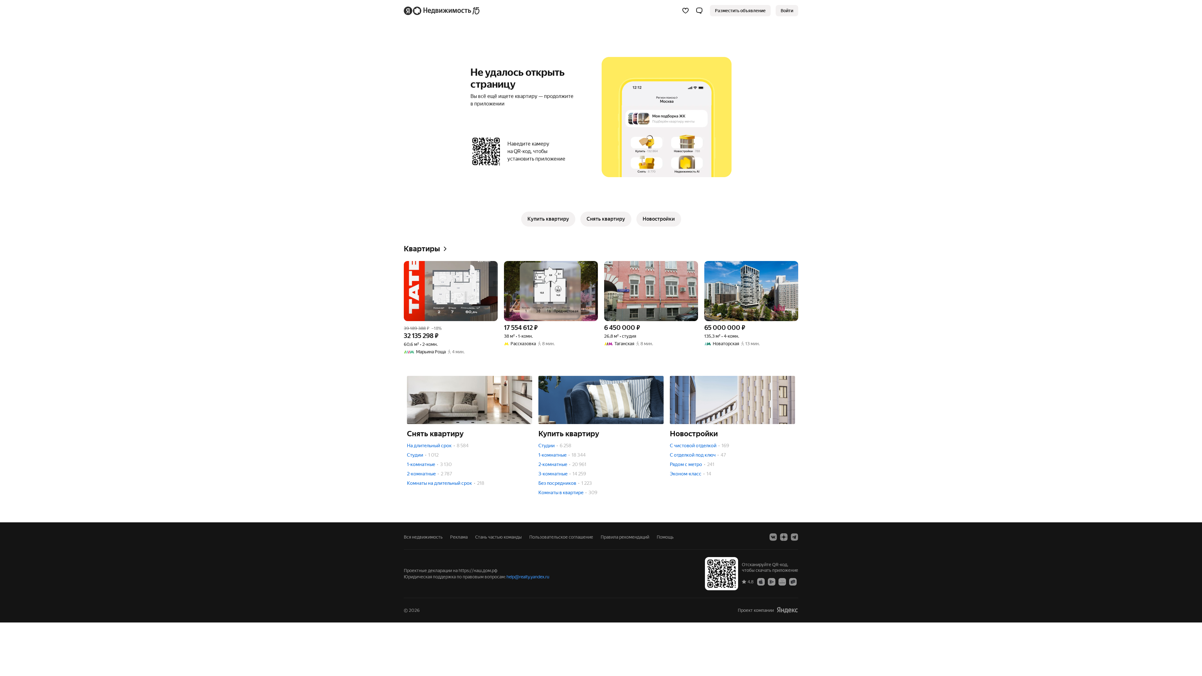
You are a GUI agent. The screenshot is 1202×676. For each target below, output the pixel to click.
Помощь (665, 537)
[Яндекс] (787, 610)
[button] (699, 10)
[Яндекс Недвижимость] (442, 10)
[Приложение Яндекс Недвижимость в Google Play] (771, 581)
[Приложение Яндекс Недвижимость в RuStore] (793, 581)
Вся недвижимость (423, 537)
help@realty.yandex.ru (527, 576)
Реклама (459, 537)
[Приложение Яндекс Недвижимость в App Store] (761, 581)
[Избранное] (685, 10)
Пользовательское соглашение (561, 537)
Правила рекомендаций (625, 537)
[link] (787, 10)
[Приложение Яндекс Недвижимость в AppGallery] (782, 581)
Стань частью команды (498, 537)
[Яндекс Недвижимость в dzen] (784, 537)
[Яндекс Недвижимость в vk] (773, 537)
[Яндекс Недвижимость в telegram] (794, 537)
